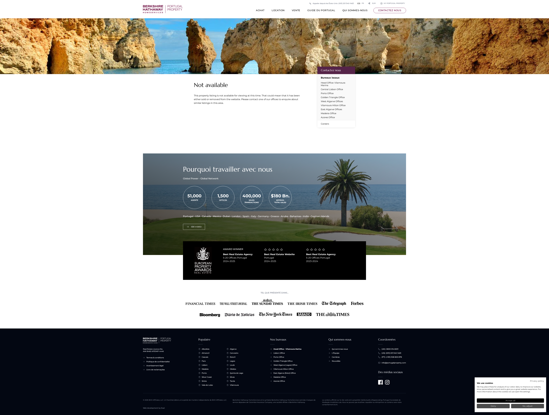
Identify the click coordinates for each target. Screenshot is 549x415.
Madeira (205, 369)
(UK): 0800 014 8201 (390, 349)
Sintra (204, 381)
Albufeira (205, 349)
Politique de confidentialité (158, 362)
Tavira (232, 381)
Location (278, 10)
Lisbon (204, 365)
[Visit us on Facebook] (380, 382)
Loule (232, 365)
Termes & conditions (155, 358)
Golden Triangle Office (333, 97)
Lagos (232, 361)
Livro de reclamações (155, 370)
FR (363, 3)
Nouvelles (336, 361)
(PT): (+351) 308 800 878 (392, 357)
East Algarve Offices (331, 109)
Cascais (205, 357)
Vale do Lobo (207, 385)
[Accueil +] (163, 9)
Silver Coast (207, 377)
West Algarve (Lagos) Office (285, 365)
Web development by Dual (154, 408)
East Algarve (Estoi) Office (284, 373)
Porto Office (327, 93)
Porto (204, 373)
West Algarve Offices (332, 101)
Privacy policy (537, 381)
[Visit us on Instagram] (387, 382)
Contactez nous (389, 10)
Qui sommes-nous (355, 10)
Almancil (205, 353)
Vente (296, 10)
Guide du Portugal (321, 10)
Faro (204, 361)
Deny (493, 406)
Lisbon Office (279, 353)
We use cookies (485, 383)
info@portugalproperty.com (394, 363)
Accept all (510, 400)
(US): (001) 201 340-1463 (391, 353)
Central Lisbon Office (332, 89)
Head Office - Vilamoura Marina (287, 349)
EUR (372, 3)
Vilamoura (234, 385)
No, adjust (528, 406)
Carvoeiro (234, 353)
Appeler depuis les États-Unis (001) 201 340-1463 (333, 3)
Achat (260, 10)
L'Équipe (335, 353)
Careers (325, 123)
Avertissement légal (154, 366)
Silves (232, 377)
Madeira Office (328, 113)
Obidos (233, 369)
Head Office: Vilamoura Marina (333, 84)
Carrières (336, 357)
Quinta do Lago (236, 373)
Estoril (232, 357)
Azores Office (328, 117)
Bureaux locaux (330, 77)
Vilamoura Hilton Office (333, 105)
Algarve (233, 349)
